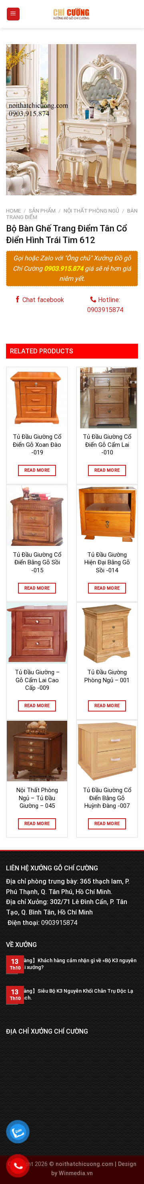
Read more (37, 470)
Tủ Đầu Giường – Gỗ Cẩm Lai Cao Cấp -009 (37, 680)
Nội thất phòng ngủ (91, 210)
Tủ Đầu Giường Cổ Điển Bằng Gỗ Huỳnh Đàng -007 (107, 798)
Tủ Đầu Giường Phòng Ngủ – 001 (107, 676)
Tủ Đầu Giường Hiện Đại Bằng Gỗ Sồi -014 (107, 562)
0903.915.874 (64, 268)
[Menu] (13, 14)
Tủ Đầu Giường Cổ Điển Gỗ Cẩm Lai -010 (107, 444)
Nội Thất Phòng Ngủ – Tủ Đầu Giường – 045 (37, 798)
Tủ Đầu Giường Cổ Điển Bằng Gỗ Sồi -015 (37, 562)
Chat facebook (42, 300)
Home (13, 210)
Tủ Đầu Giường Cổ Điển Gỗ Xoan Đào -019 (37, 444)
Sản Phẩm (42, 210)
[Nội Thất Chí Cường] (71, 14)
